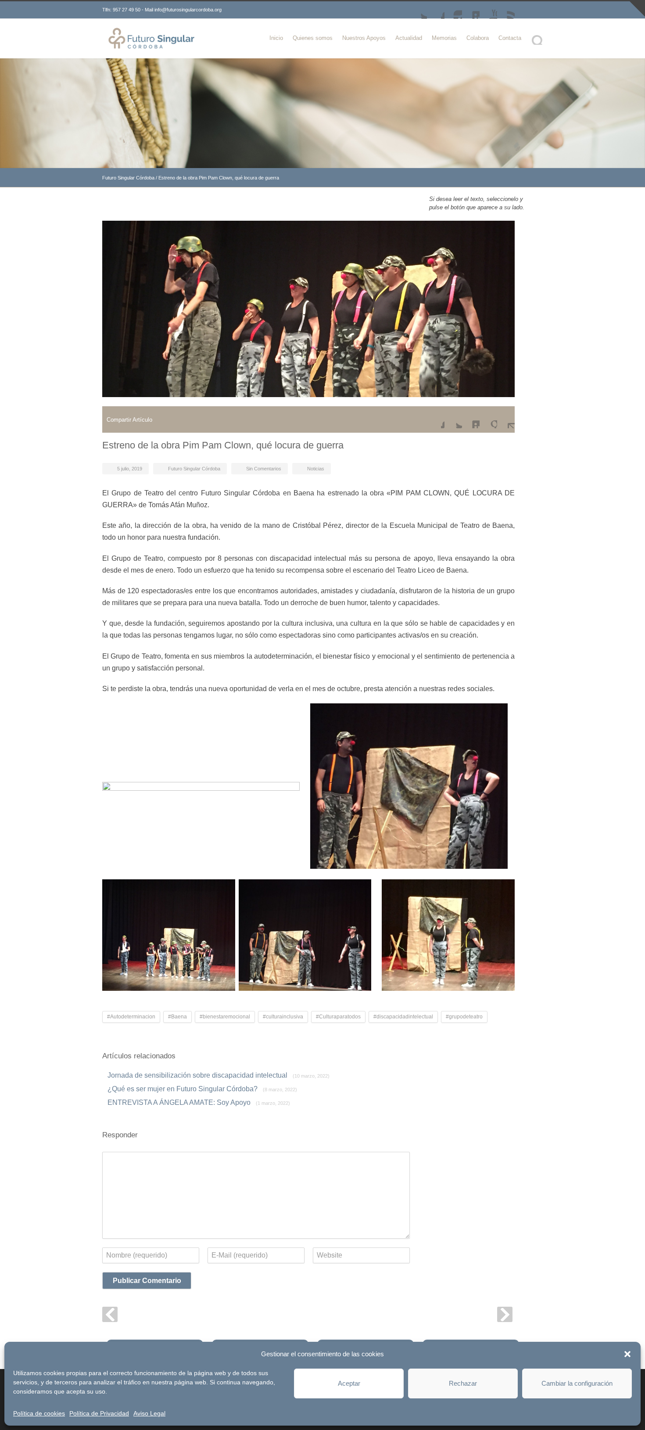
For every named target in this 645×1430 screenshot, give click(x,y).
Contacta (509, 38)
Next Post (504, 1314)
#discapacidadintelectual (403, 1017)
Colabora (477, 38)
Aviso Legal (149, 1413)
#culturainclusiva (283, 1017)
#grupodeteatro (464, 1017)
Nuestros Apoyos (364, 38)
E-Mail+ (506, 419)
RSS (506, 10)
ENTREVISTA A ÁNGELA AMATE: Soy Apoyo (199, 1102)
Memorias (444, 38)
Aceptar (349, 1383)
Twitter (418, 10)
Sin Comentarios (263, 468)
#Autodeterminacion (131, 1017)
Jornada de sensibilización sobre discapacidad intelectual (219, 1075)
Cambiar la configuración (577, 1383)
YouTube (488, 10)
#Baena (177, 1017)
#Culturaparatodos (338, 1017)
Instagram (453, 10)
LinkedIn (471, 10)
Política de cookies (39, 1413)
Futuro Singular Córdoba (128, 177)
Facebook (435, 10)
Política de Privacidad (99, 1413)
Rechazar (463, 1383)
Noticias (315, 468)
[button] (627, 1354)
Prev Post (110, 1314)
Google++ (488, 419)
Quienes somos (313, 38)
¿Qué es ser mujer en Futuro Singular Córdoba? (202, 1089)
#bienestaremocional (225, 1017)
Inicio (276, 38)
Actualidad (408, 38)
